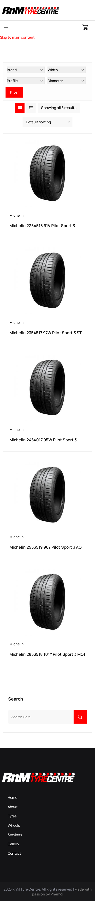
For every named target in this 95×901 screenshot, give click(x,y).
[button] (6, 27)
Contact (14, 853)
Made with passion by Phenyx (62, 892)
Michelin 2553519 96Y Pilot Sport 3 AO (46, 547)
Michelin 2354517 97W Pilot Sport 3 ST (46, 332)
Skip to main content (17, 37)
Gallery (13, 844)
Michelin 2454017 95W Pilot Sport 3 (43, 439)
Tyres (12, 816)
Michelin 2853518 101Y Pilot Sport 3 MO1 (47, 654)
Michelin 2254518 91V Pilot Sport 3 (42, 225)
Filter (14, 92)
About (12, 806)
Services (15, 834)
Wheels (14, 825)
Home (12, 797)
